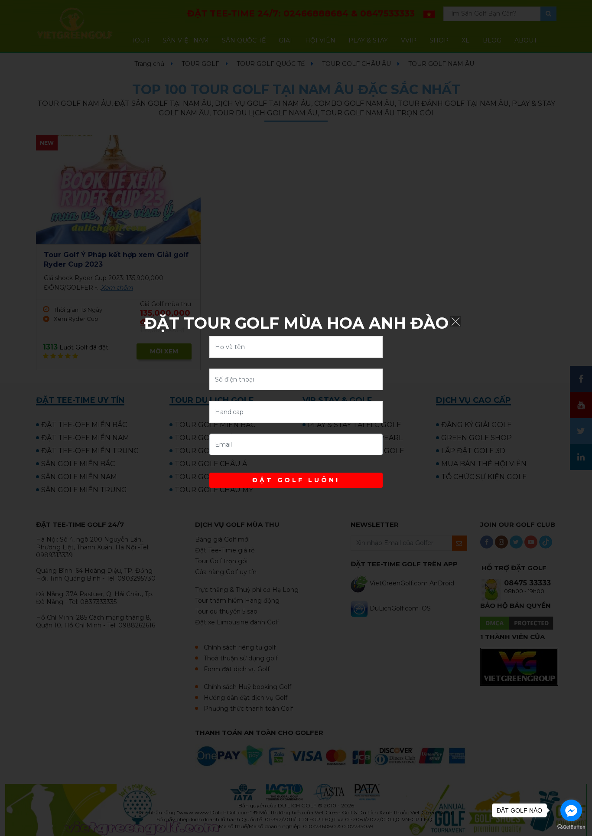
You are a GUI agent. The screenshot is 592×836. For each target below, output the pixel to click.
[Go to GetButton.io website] (571, 827)
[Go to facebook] (571, 810)
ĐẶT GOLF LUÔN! (296, 480)
